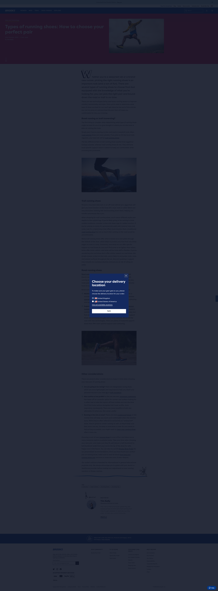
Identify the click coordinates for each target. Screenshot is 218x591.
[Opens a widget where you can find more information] (211, 588)
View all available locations (102, 304)
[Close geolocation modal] (126, 275)
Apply (109, 311)
